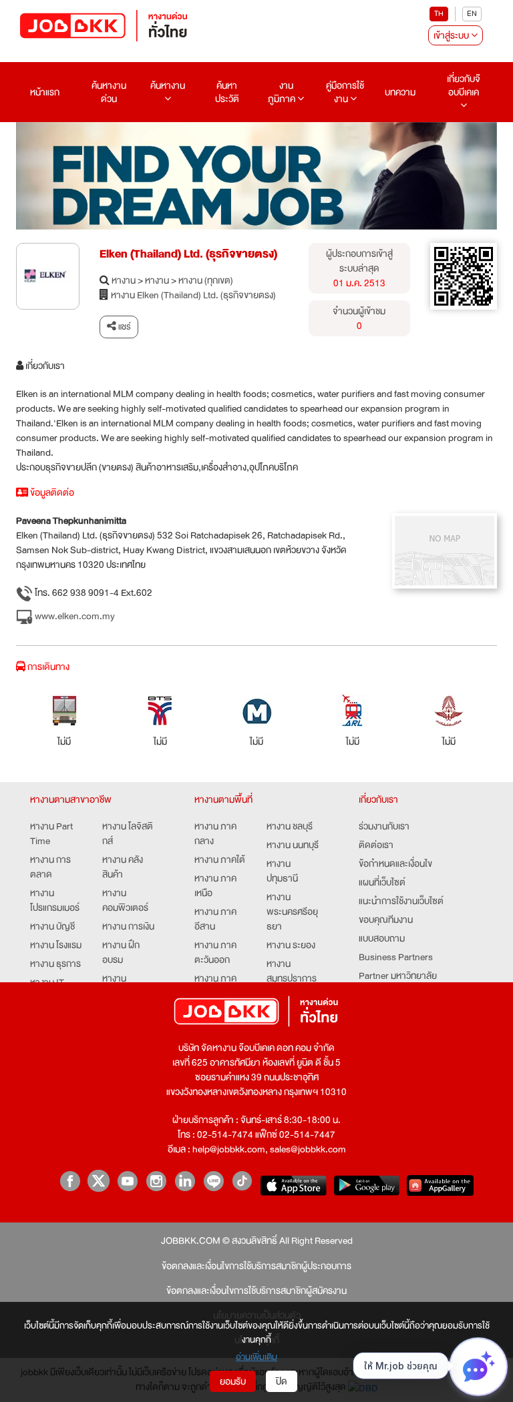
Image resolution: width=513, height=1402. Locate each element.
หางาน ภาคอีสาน (215, 919)
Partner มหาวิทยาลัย (398, 975)
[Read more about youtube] (127, 1181)
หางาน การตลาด (50, 867)
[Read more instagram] (156, 1181)
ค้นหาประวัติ (227, 92)
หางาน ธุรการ (55, 963)
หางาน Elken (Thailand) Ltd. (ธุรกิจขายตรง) (193, 295)
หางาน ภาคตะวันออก (215, 952)
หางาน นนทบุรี (293, 844)
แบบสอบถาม (382, 938)
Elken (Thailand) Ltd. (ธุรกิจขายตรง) (188, 254)
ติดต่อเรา (376, 844)
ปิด (281, 1381)
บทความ (400, 92)
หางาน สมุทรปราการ (292, 971)
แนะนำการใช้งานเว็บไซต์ (401, 901)
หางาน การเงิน (128, 926)
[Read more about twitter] (99, 1181)
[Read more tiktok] (242, 1181)
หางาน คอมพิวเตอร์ (125, 900)
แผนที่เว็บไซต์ (382, 882)
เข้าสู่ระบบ (452, 35)
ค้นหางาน (167, 85)
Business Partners (396, 957)
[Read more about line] (213, 1181)
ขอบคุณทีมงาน (386, 919)
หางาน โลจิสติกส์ (127, 833)
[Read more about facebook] (70, 1181)
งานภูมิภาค (282, 92)
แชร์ (123, 326)
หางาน (124, 280)
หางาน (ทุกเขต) (205, 280)
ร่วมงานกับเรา (384, 826)
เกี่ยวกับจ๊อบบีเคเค (463, 85)
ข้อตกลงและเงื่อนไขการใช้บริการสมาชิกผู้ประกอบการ (256, 1266)
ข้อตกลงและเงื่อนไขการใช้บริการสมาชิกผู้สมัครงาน (256, 1290)
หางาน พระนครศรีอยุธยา (292, 912)
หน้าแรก (44, 92)
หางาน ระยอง (291, 945)
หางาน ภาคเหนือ (215, 885)
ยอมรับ (233, 1381)
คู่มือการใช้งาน (345, 92)
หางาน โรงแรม (55, 945)
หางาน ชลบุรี (290, 826)
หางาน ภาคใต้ (219, 859)
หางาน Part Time (51, 833)
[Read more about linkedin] (185, 1181)
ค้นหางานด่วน (109, 92)
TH (439, 13)
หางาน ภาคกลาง (215, 833)
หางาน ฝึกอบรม (121, 952)
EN (472, 13)
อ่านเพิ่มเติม (256, 1357)
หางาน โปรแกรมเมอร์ (54, 900)
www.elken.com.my (74, 616)
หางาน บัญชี (52, 926)
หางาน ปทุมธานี (282, 871)
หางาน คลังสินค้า (122, 867)
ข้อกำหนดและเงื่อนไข (395, 863)
